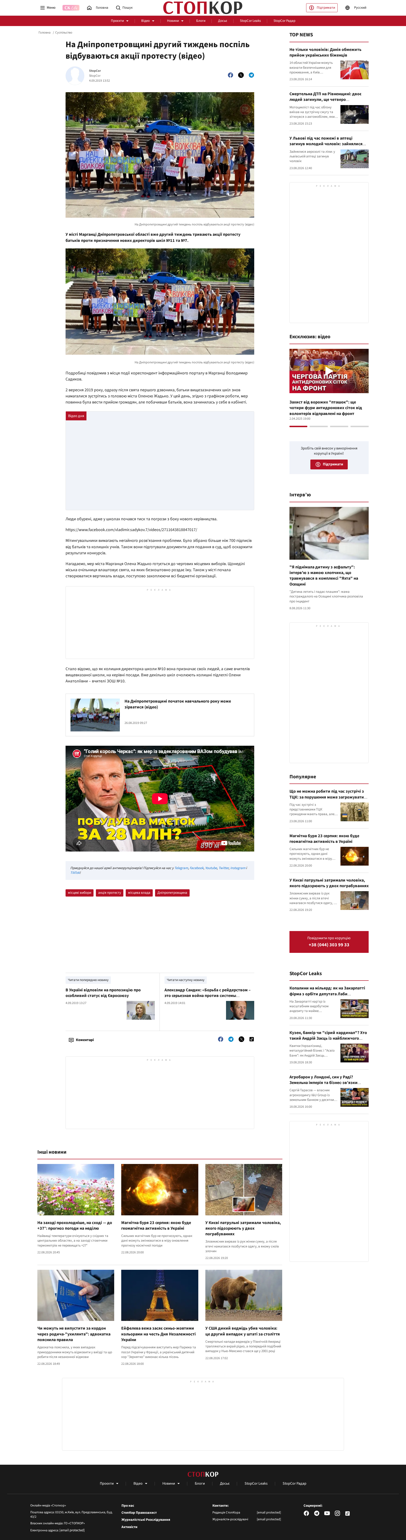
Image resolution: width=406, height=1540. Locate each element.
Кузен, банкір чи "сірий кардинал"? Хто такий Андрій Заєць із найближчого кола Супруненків (328, 1038)
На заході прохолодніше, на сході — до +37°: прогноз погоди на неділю (74, 1225)
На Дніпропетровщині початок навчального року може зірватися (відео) (178, 704)
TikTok (75, 872)
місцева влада (139, 892)
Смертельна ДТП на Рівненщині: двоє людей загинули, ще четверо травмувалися (325, 99)
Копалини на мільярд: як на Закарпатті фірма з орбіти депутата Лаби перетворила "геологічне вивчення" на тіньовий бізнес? (327, 996)
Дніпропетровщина (172, 892)
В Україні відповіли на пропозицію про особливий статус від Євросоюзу (103, 993)
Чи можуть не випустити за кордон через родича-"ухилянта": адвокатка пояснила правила (73, 1334)
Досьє (222, 20)
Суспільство (63, 32)
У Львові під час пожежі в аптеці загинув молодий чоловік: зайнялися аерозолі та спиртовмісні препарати (326, 144)
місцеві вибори (79, 892)
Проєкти (117, 20)
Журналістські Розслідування (145, 1519)
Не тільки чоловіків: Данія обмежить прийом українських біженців (325, 52)
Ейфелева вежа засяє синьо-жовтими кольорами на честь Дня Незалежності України (158, 1334)
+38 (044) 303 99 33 (329, 945)
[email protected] (72, 1530)
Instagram (237, 868)
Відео (145, 20)
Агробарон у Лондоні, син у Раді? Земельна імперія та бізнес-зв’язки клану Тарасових (323, 1082)
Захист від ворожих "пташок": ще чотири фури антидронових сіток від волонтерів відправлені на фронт (325, 408)
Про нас (127, 1505)
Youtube (211, 868)
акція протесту (109, 892)
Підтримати (326, 7)
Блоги (200, 20)
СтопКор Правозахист (139, 1512)
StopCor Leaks (250, 20)
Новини (173, 20)
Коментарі (85, 1039)
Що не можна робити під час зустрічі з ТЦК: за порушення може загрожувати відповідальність (326, 797)
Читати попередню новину (88, 979)
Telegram (181, 868)
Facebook (196, 868)
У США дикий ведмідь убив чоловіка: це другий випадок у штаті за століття (242, 1331)
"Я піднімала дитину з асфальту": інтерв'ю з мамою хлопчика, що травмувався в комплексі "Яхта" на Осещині (323, 575)
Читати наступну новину (185, 979)
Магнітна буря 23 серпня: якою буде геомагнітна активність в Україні (156, 1225)
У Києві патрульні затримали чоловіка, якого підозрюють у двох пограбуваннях (243, 1228)
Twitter (224, 868)
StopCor (95, 71)
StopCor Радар (284, 20)
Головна (45, 32)
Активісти (129, 1527)
